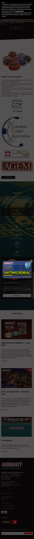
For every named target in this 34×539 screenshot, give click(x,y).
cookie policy (20, 11)
